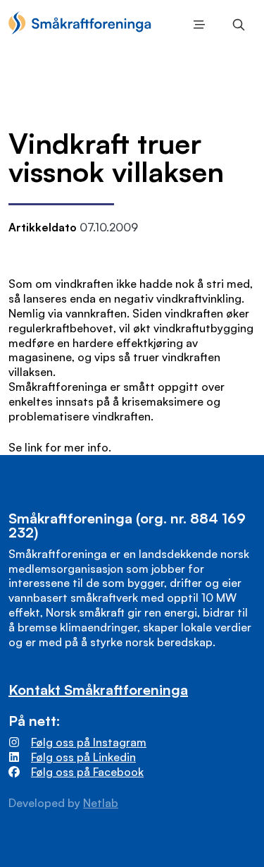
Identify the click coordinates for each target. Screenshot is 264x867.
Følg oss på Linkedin (83, 757)
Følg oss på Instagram (88, 742)
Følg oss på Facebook (87, 772)
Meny (196, 25)
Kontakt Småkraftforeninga (98, 689)
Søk (236, 25)
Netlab (100, 803)
